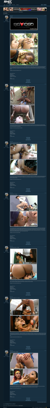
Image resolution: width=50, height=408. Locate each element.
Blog (4, 4)
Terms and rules (36, 407)
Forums (10, 4)
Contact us (33, 407)
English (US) (5, 407)
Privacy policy (40, 407)
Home (7, 4)
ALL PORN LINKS (28, 138)
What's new (13, 4)
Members (17, 4)
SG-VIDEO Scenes (12, 78)
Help (42, 407)
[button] (15, 4)
